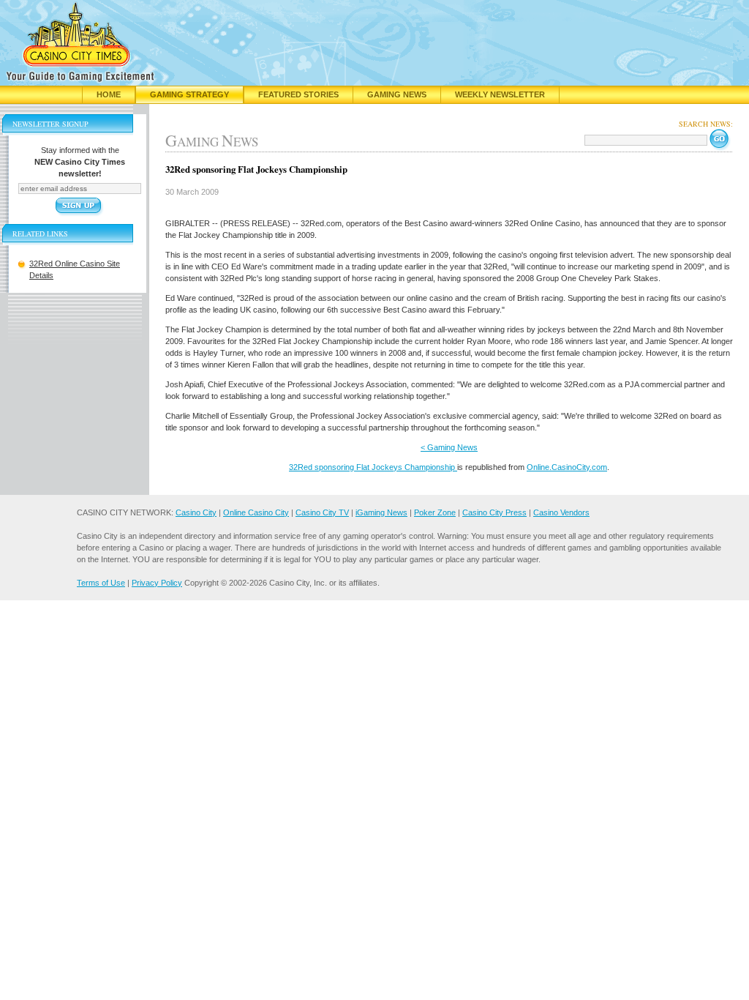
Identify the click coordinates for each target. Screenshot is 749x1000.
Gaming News (396, 94)
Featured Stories (298, 94)
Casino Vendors (561, 512)
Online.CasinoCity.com (567, 467)
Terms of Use (101, 582)
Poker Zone (435, 512)
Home (109, 94)
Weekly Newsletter (500, 94)
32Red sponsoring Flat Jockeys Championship (373, 467)
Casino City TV (322, 512)
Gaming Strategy (189, 94)
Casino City (196, 512)
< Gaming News (449, 447)
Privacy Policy (157, 582)
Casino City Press (494, 512)
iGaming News (381, 512)
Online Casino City (256, 512)
